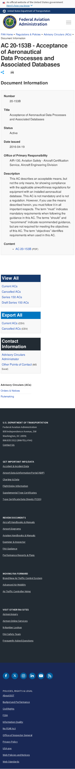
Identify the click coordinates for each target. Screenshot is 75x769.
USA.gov (7, 748)
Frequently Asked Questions (18, 640)
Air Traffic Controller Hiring (17, 591)
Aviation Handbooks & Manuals (19, 535)
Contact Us (9, 444)
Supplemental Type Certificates (20, 492)
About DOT (8, 695)
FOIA (5, 715)
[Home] (26, 22)
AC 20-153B (23, 249)
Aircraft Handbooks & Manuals (19, 522)
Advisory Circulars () (58, 34)
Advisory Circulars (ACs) (16, 385)
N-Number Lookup (12, 627)
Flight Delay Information (15, 486)
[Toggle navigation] (68, 22)
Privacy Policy (10, 741)
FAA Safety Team (12, 634)
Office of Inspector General (17, 735)
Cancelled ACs (11, 291)
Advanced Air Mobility (14, 584)
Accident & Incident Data (16, 466)
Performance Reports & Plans (19, 555)
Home (7, 34)
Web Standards (11, 761)
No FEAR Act (9, 728)
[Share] (2, 72)
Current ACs (9, 286)
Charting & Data (11, 479)
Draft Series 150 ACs (15, 302)
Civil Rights (8, 708)
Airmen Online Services (15, 620)
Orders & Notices (10, 391)
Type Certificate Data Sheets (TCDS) (22, 499)
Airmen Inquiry (10, 614)
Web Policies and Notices (16, 755)
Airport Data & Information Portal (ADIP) (23, 472)
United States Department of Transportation (28, 10)
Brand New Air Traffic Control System (22, 578)
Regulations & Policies (28, 34)
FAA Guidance (10, 548)
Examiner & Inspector (14, 542)
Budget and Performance (16, 702)
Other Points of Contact (17, 364)
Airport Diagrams (12, 528)
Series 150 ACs (12, 297)
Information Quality (13, 722)
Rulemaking (7, 396)
